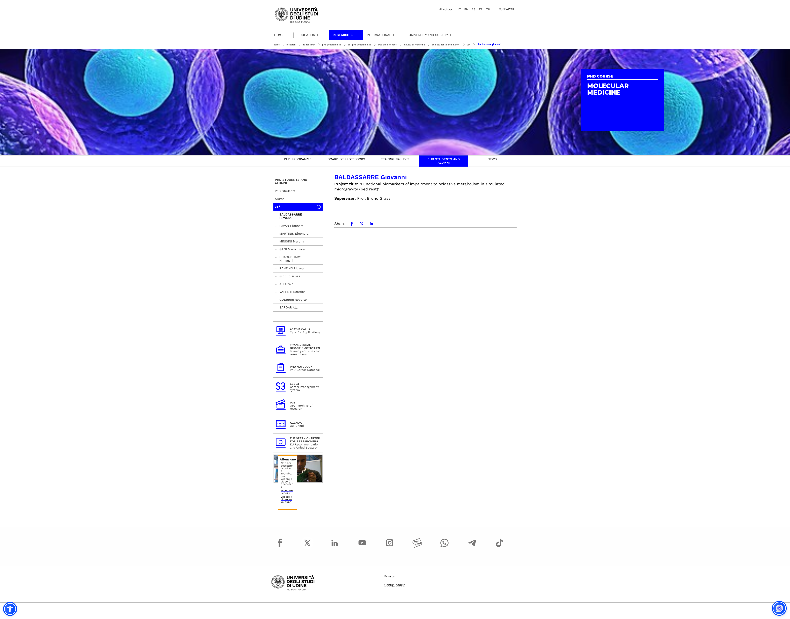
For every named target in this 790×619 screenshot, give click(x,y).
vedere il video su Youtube (286, 499)
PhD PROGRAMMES (331, 44)
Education (306, 35)
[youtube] (362, 547)
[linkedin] (334, 547)
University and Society (428, 35)
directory (445, 9)
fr (481, 9)
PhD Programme (297, 159)
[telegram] (472, 547)
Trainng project (395, 159)
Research (341, 35)
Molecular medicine (414, 44)
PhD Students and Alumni (446, 44)
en (466, 9)
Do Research (308, 44)
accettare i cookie (287, 492)
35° (468, 44)
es (473, 9)
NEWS (492, 159)
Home (278, 35)
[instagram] (389, 547)
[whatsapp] (444, 547)
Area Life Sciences (387, 44)
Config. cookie (394, 585)
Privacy (389, 576)
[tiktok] (499, 547)
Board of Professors (346, 159)
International (379, 35)
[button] (10, 609)
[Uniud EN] (296, 14)
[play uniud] (417, 547)
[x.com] (307, 547)
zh (488, 9)
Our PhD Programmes (359, 44)
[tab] (297, 161)
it (459, 9)
